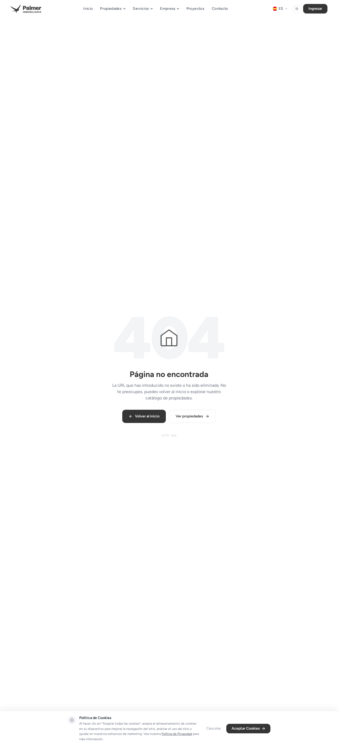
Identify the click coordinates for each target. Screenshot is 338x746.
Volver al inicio (147, 416)
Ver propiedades (189, 416)
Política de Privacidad (177, 734)
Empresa (167, 8)
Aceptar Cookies (246, 728)
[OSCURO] (297, 8)
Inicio (88, 8)
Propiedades (111, 8)
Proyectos (195, 8)
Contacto (220, 8)
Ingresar (315, 8)
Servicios (141, 8)
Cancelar (213, 728)
